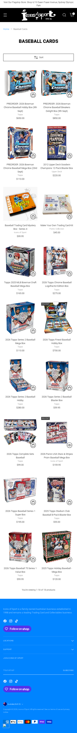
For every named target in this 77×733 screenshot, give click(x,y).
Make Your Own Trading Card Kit (56, 225)
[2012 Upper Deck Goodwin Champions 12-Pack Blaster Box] (57, 143)
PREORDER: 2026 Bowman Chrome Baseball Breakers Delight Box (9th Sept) (56, 107)
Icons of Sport (23, 709)
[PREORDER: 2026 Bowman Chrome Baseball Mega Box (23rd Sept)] (20, 143)
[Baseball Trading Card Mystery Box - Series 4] (20, 204)
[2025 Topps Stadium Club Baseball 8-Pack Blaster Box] (57, 490)
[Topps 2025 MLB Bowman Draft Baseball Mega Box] (20, 261)
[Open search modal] (64, 15)
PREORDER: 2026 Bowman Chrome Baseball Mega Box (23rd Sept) (20, 168)
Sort (41, 57)
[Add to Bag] (33, 95)
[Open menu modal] (5, 15)
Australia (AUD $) (14, 704)
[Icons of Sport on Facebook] (5, 621)
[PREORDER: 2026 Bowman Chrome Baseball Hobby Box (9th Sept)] (20, 82)
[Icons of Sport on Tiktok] (17, 621)
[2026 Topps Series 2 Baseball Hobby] (20, 375)
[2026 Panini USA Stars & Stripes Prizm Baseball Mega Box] (57, 432)
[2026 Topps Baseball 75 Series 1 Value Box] (20, 547)
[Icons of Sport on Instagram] (11, 621)
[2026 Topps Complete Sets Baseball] (20, 432)
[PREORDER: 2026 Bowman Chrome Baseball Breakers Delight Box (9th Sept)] (57, 82)
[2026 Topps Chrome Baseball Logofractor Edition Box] (57, 261)
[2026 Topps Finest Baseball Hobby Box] (57, 318)
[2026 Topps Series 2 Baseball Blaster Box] (57, 375)
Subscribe (68, 670)
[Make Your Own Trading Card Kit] (57, 204)
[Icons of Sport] (38, 15)
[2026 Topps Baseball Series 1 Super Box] (20, 490)
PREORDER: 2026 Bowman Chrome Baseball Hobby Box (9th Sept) (20, 107)
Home (6, 29)
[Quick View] (69, 331)
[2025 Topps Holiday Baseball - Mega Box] (57, 547)
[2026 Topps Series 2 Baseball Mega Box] (20, 318)
